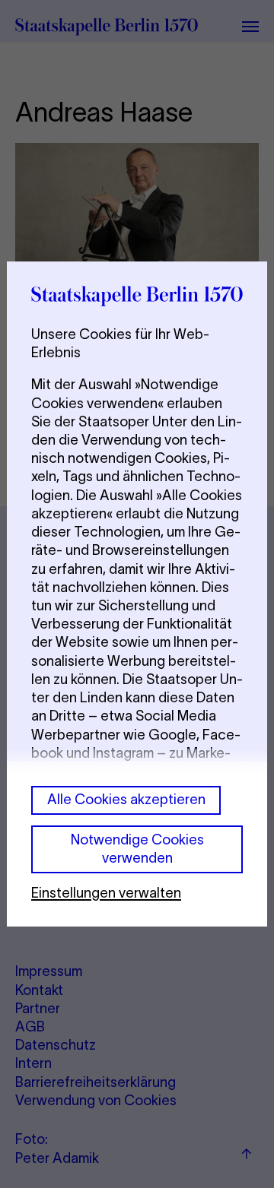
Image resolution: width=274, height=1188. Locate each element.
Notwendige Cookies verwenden (137, 849)
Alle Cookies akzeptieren (126, 799)
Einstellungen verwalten (106, 893)
